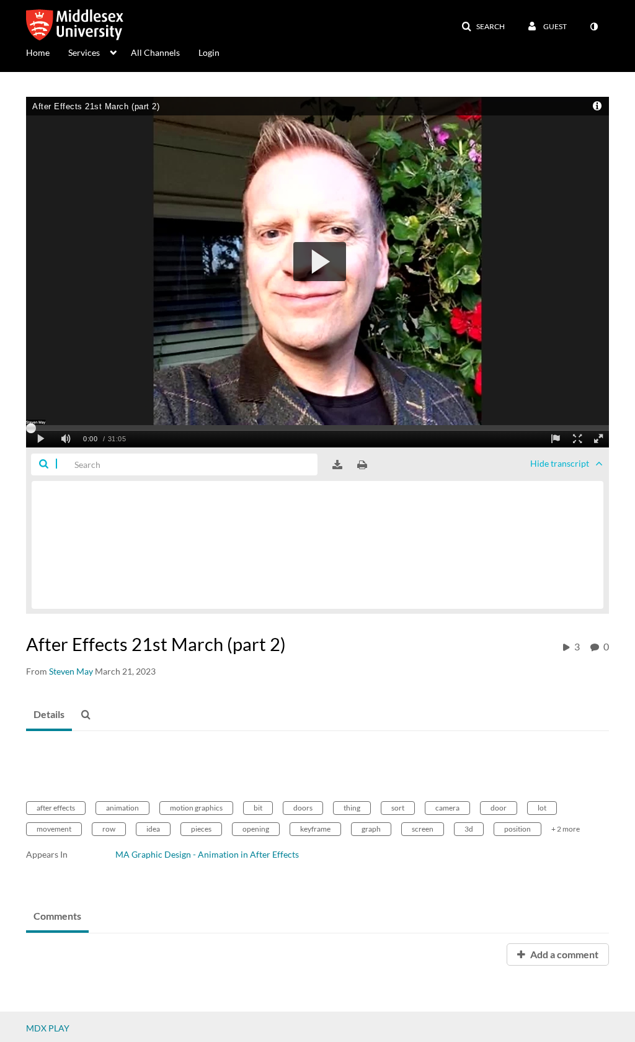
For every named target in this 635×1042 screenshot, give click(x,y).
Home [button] (38, 52)
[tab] (49, 715)
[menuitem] (47, 51)
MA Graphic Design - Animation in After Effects (207, 854)
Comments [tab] (57, 916)
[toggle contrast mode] (593, 27)
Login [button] (209, 52)
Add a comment (563, 954)
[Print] (362, 465)
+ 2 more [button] (565, 828)
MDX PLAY (47, 1028)
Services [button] (84, 52)
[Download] (337, 465)
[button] (483, 27)
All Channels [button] (155, 52)
